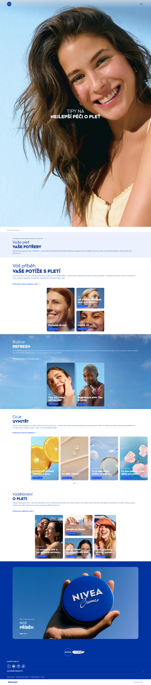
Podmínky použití (35, 676)
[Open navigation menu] (141, 4)
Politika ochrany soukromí (22, 676)
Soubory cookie (11, 676)
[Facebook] (8, 666)
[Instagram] (18, 666)
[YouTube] (13, 666)
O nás (42, 676)
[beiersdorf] (12, 682)
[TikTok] (23, 666)
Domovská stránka (13, 230)
